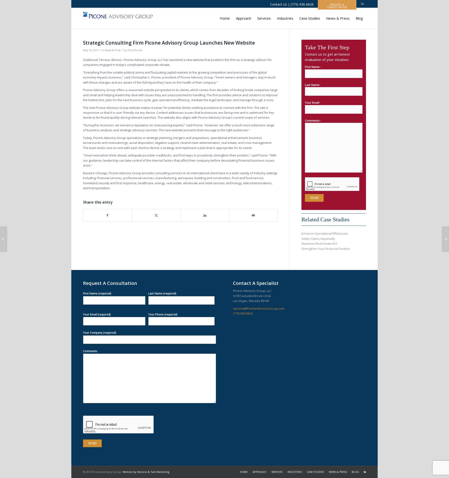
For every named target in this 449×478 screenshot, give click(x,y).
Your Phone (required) (162, 314)
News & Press (112, 50)
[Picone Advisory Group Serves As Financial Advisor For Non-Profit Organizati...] (3, 239)
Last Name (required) (162, 293)
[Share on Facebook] (107, 215)
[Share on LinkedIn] (205, 215)
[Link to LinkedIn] (362, 4)
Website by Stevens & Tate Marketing (146, 472)
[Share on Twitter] (156, 215)
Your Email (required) (97, 314)
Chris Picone (134, 50)
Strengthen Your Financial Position (325, 249)
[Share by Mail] (253, 215)
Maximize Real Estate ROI (319, 243)
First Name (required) (97, 293)
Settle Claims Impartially (318, 239)
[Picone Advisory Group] (118, 18)
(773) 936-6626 (243, 313)
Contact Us (278, 4)
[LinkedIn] (365, 472)
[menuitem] (225, 18)
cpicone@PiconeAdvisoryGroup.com (258, 308)
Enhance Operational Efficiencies (324, 233)
